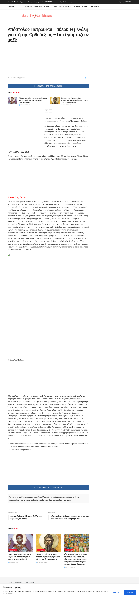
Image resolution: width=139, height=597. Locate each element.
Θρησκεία (23, 2)
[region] (69, 590)
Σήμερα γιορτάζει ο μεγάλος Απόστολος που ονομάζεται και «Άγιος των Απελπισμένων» (75, 100)
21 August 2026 (67, 105)
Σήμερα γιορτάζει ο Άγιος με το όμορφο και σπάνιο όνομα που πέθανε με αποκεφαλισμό (33, 100)
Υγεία (41, 2)
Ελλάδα (16, 2)
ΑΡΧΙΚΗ (10, 582)
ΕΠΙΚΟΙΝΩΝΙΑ (30, 582)
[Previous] (46, 110)
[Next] (50, 110)
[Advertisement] (26, 60)
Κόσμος (36, 2)
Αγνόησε (130, 592)
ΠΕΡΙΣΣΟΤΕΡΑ (49, 2)
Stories (65, 2)
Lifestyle (30, 2)
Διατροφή (71, 2)
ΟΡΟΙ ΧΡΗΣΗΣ (19, 582)
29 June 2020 (12, 78)
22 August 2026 (25, 105)
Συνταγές (59, 2)
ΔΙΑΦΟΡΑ (10, 2)
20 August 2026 (70, 567)
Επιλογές (116, 592)
